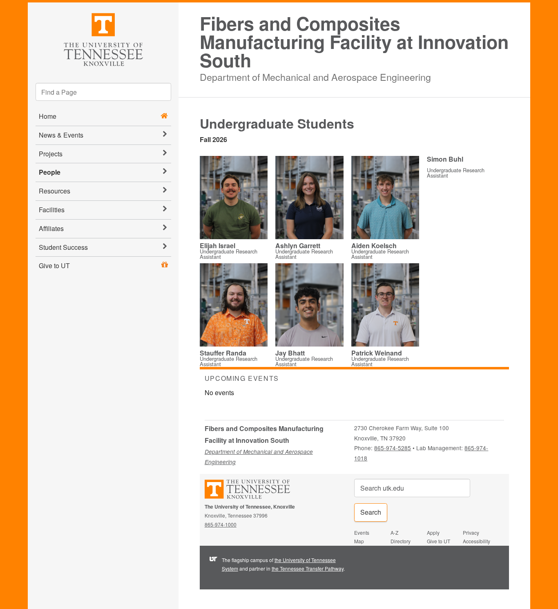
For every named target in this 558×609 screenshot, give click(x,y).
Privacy (471, 532)
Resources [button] (54, 191)
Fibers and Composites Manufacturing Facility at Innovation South (354, 41)
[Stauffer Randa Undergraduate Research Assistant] (234, 305)
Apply (433, 532)
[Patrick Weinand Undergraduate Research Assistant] (385, 305)
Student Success (63, 247)
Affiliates (51, 228)
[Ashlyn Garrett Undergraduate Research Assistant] (309, 198)
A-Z (394, 532)
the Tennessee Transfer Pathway (308, 568)
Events (361, 532)
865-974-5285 (392, 448)
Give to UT (54, 265)
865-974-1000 (221, 524)
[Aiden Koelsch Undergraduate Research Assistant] (385, 198)
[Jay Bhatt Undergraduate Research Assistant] (309, 306)
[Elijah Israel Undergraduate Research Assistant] (234, 198)
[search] (103, 92)
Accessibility (476, 541)
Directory (401, 541)
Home (47, 116)
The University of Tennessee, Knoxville (103, 38)
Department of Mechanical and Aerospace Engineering (315, 76)
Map (359, 541)
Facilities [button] (52, 209)
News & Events (61, 135)
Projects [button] (50, 153)
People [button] (49, 172)
